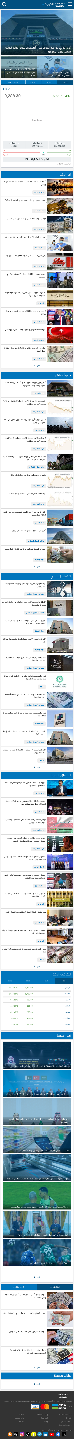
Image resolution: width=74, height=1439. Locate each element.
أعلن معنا (44, 1418)
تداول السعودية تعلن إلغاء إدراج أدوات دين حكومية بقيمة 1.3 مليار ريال (26, 659)
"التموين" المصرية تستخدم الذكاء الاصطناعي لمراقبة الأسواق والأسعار (25, 895)
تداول (42, 686)
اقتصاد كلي (39, 430)
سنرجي (67, 1012)
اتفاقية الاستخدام (65, 1414)
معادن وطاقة (13, 82)
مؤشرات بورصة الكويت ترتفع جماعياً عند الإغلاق (27, 475)
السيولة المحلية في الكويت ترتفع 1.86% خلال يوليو (25, 549)
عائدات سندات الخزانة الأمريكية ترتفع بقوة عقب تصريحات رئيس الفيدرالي (27, 1352)
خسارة (45, 981)
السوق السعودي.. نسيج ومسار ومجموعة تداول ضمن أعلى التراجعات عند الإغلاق (25, 877)
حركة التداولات (38, 393)
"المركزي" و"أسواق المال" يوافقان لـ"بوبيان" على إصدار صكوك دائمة (24, 733)
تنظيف (67, 1006)
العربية (49, 82)
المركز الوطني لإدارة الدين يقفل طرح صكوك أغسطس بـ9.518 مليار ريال (25, 696)
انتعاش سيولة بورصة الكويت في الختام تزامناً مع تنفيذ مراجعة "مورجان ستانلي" (24, 403)
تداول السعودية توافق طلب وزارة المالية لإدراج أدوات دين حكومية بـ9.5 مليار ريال (25, 678)
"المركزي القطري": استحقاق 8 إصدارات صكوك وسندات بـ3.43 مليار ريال (24, 751)
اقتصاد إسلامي (61, 576)
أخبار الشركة (39, 247)
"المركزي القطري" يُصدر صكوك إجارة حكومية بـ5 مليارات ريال (24, 641)
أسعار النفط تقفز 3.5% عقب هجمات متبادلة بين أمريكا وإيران (25, 183)
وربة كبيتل (66, 1018)
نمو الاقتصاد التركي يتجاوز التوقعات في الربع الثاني (25, 329)
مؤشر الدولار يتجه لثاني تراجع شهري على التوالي (26, 218)
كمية (10, 981)
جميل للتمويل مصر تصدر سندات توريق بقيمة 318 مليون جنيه (24, 951)
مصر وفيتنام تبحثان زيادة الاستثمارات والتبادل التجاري (25, 912)
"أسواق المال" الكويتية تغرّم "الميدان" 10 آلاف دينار (25, 237)
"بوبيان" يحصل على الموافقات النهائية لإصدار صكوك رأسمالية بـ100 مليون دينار (25, 622)
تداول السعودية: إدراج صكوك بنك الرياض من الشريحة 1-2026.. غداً (24, 715)
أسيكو (68, 1000)
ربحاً (64, 981)
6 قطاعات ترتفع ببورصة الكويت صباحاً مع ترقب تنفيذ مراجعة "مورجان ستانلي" (25, 440)
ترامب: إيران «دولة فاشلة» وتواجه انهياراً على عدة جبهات (26, 313)
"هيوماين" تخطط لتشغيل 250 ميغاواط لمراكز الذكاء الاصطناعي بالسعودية (25, 784)
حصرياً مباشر (63, 375)
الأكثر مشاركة (18, 1287)
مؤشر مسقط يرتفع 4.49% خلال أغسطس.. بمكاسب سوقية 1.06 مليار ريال (26, 821)
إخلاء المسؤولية (42, 1414)
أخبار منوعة (63, 1035)
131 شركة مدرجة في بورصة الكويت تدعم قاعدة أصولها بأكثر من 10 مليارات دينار (24, 458)
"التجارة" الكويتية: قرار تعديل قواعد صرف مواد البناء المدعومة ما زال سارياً (25, 294)
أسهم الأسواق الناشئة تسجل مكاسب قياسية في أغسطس (26, 276)
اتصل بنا (68, 1418)
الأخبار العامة (39, 867)
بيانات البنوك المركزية (35, 541)
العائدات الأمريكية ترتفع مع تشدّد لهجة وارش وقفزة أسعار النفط (25, 350)
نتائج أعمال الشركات (36, 467)
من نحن (21, 1414)
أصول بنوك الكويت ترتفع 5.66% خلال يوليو (29, 530)
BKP (6, 89)
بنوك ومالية (39, 559)
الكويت (65, 82)
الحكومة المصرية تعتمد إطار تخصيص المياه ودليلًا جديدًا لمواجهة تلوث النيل (24, 932)
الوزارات (41, 303)
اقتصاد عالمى (39, 192)
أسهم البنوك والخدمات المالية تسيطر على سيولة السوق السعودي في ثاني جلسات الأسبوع (26, 840)
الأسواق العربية (61, 775)
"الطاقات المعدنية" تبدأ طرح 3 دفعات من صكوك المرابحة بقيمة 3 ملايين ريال (24, 604)
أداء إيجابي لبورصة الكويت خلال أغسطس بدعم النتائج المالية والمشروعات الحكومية (25, 384)
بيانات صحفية (62, 1375)
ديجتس (67, 988)
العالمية (33, 82)
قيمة (28, 981)
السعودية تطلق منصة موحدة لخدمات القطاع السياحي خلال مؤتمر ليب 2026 (25, 858)
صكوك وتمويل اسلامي (35, 594)
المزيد (37, 365)
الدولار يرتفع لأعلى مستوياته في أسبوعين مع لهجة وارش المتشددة (25, 1296)
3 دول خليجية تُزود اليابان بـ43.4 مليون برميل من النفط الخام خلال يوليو (24, 421)
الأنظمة (67, 994)
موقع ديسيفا (19, 1418)
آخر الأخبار (65, 174)
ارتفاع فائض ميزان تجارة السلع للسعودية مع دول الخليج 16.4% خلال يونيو (24, 514)
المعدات (67, 1024)
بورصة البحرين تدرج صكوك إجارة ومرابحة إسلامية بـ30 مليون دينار (25, 585)
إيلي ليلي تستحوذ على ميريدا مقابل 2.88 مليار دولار (25, 255)
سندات (41, 760)
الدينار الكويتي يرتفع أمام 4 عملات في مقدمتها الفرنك (24, 1313)
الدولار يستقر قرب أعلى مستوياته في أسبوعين (27, 1331)
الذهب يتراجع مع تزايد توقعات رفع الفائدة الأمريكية (25, 200)
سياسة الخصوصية (65, 1425)
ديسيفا (21, 1421)
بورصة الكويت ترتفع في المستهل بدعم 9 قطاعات (26, 493)
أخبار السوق (39, 885)
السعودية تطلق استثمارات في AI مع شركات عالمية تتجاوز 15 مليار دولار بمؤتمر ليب (26, 803)
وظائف (45, 1421)
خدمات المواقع (66, 1421)
